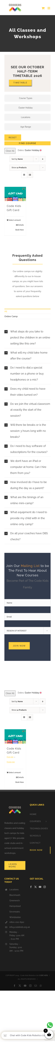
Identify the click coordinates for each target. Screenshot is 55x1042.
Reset (13, 137)
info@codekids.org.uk (17, 927)
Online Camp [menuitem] (11, 316)
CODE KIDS (43, 975)
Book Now (19, 230)
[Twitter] (35, 887)
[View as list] (30, 175)
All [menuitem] (5, 311)
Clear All (10, 151)
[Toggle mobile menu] (49, 8)
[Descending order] (42, 159)
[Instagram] (44, 887)
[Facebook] (31, 887)
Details (21, 225)
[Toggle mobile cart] (43, 8)
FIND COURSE (27, 143)
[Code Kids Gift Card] (15, 194)
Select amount (15, 220)
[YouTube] (40, 887)
